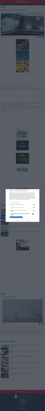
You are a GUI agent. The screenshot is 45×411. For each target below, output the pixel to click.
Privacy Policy (27, 220)
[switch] (33, 204)
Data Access (22, 220)
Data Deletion (17, 220)
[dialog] (22, 205)
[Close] (38, 191)
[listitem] (22, 202)
